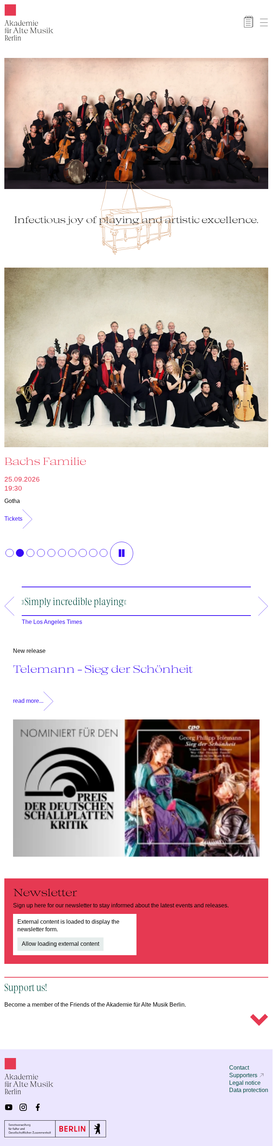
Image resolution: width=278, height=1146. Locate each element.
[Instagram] (23, 1107)
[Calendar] (248, 22)
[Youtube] (8, 1107)
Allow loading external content (60, 940)
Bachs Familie (45, 457)
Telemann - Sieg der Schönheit (103, 665)
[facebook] (37, 1107)
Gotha (12, 497)
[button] (9, 549)
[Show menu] (264, 22)
